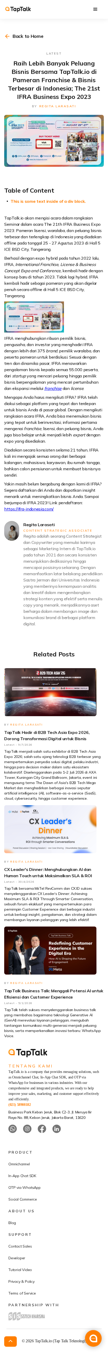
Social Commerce (22, 1199)
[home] (23, 9)
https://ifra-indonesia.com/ (29, 509)
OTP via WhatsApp (24, 1187)
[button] (95, 9)
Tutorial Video (20, 1269)
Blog (12, 1222)
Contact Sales (20, 1246)
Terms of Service (22, 1293)
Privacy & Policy (21, 1281)
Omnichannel (19, 1164)
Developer (16, 1258)
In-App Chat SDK (22, 1175)
